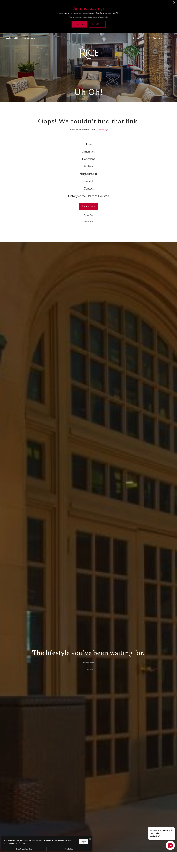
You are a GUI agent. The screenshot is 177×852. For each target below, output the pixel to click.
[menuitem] (88, 144)
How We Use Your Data (24, 849)
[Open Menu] (170, 38)
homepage (103, 129)
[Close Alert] (174, 3)
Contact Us (69, 849)
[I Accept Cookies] (90, 839)
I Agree (83, 842)
